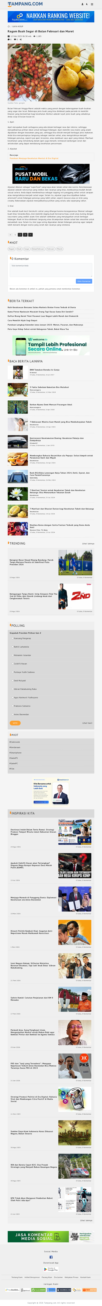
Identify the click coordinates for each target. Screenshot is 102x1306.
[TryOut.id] (89, 1291)
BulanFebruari (38, 249)
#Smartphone (15, 753)
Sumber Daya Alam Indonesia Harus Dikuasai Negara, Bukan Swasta (32, 1132)
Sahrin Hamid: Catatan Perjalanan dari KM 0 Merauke (32, 999)
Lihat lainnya (88, 543)
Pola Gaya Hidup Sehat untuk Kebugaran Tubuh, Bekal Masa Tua (38, 329)
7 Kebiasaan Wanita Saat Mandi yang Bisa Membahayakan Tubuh (61, 422)
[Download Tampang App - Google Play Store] (51, 1269)
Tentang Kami (17, 1277)
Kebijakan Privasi (71, 1277)
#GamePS (13, 758)
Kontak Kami (85, 1277)
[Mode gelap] (87, 4)
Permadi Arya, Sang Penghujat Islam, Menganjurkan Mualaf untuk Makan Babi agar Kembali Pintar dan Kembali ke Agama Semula (33, 1032)
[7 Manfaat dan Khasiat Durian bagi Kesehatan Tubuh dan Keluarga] (18, 511)
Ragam (12, 249)
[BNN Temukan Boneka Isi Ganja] (18, 372)
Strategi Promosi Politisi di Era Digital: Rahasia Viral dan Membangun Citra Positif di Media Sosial (34, 1099)
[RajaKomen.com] (38, 1291)
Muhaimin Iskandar (22, 655)
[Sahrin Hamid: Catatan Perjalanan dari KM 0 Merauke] (74, 999)
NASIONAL (34, 478)
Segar (26, 249)
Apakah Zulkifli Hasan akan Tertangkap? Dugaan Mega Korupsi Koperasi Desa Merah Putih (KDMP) (31, 865)
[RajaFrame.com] (25, 1291)
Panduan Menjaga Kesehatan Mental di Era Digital (34, 158)
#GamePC (13, 763)
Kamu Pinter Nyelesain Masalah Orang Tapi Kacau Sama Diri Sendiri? (41, 312)
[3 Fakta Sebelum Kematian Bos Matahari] (18, 389)
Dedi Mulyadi (20, 680)
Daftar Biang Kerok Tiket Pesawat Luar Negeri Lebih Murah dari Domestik (43, 316)
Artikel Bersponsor (32, 1277)
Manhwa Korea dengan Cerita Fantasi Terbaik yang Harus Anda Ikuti (60, 526)
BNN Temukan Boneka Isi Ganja (44, 370)
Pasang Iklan (47, 1277)
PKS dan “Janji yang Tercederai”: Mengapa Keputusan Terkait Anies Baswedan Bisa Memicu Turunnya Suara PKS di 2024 (33, 1065)
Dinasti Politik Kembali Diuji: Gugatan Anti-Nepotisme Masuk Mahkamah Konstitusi (32, 932)
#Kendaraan (14, 747)
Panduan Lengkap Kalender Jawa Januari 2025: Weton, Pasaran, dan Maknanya (45, 325)
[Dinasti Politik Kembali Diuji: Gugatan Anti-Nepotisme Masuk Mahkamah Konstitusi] (74, 932)
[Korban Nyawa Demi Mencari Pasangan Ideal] (18, 407)
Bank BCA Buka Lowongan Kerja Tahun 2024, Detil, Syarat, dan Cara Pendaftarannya (60, 474)
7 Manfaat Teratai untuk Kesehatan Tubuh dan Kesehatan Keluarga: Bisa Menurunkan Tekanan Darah (57, 491)
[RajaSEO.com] (76, 1291)
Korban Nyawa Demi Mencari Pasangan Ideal (51, 404)
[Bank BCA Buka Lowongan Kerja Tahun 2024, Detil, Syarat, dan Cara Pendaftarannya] (18, 476)
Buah (19, 249)
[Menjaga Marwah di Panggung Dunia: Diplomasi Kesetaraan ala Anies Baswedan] (74, 899)
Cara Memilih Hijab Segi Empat (22, 320)
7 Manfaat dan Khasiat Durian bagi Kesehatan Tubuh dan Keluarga (62, 509)
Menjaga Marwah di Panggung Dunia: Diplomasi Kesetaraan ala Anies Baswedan (33, 898)
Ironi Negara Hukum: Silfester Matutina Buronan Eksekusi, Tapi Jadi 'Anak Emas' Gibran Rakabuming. (33, 965)
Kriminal (33, 372)
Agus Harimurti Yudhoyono (26, 697)
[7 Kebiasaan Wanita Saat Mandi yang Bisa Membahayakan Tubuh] (18, 424)
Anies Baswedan (21, 714)
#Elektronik (14, 742)
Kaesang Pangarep (22, 638)
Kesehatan (34, 425)
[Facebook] (51, 1257)
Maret (59, 249)
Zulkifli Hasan (20, 664)
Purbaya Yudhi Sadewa (24, 672)
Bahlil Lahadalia (21, 647)
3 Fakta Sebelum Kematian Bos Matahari (49, 387)
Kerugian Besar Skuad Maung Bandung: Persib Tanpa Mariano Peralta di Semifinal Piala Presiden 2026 (31, 562)
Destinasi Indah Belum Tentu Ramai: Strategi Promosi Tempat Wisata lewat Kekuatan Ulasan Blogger (33, 832)
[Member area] (82, 4)
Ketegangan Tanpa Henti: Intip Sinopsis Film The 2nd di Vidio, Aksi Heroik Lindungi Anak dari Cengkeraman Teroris (33, 596)
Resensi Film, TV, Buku (39, 530)
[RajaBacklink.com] (12, 1291)
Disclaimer (58, 1277)
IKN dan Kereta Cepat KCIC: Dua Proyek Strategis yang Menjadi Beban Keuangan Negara (34, 1166)
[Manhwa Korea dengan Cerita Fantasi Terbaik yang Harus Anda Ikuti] (18, 528)
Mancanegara (35, 390)
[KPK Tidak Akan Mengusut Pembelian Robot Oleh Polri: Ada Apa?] (74, 1199)
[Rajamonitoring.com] (51, 1291)
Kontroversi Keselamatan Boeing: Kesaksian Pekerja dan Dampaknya (57, 439)
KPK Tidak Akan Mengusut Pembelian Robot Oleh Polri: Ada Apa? (32, 1199)
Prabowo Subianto (22, 706)
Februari (50, 249)
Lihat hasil (87, 723)
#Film (11, 769)
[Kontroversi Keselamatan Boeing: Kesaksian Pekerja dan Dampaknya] (18, 441)
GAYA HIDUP (17, 26)
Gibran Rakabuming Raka (25, 689)
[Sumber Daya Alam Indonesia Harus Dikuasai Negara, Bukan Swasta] (74, 1132)
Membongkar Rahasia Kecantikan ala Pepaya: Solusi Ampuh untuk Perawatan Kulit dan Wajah (61, 456)
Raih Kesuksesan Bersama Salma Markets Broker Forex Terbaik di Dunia (42, 307)
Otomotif (34, 443)
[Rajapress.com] (64, 1291)
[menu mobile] (92, 4)
